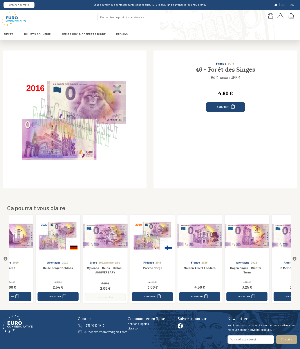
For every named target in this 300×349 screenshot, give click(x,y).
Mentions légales (138, 323)
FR (276, 4)
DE (292, 4)
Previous (5, 259)
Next (294, 259)
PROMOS (122, 34)
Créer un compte (19, 4)
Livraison (133, 328)
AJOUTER (223, 106)
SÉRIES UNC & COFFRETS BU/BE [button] (83, 34)
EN (283, 4)
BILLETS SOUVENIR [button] (37, 34)
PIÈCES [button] (9, 34)
